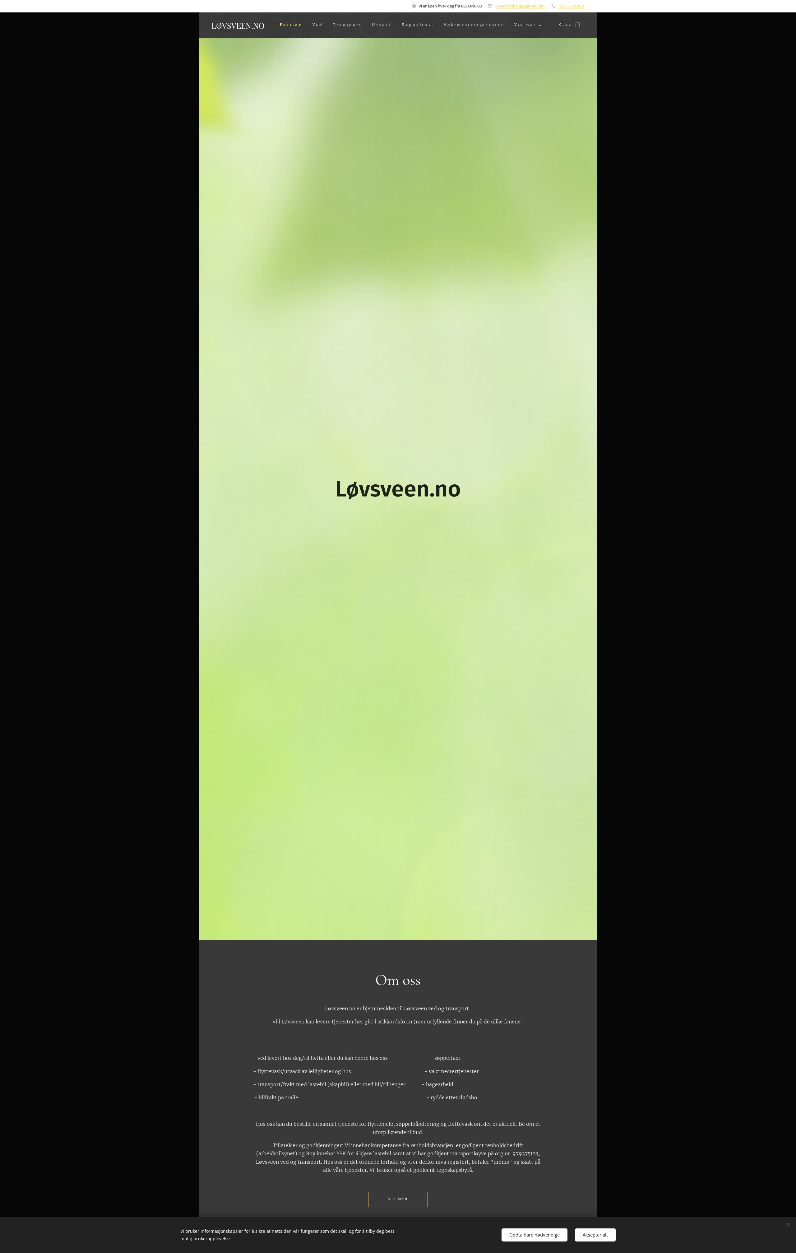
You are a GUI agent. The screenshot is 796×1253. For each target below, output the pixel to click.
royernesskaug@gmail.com (520, 6)
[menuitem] (292, 25)
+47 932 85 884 (571, 6)
